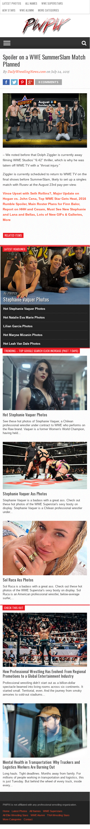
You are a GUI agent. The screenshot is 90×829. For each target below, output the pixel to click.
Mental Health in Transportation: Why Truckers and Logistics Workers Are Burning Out (41, 764)
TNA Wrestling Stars (58, 815)
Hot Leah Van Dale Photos (21, 343)
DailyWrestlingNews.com (26, 71)
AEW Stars (8, 10)
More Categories (48, 10)
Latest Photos (11, 3)
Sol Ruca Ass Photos (18, 580)
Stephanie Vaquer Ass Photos (25, 493)
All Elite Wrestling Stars (15, 815)
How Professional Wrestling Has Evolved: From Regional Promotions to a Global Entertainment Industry (44, 674)
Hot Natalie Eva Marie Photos (24, 317)
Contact (28, 819)
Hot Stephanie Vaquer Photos (24, 308)
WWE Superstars (52, 3)
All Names (31, 3)
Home (6, 811)
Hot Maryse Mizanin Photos (22, 335)
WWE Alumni (27, 10)
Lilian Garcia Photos (17, 326)
